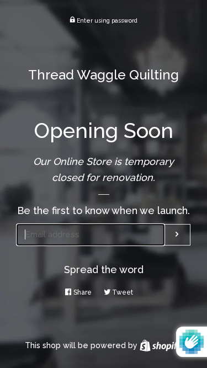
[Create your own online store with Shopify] (161, 345)
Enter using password (106, 20)
